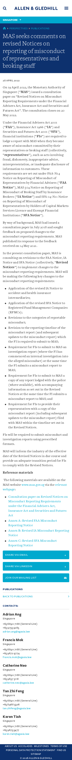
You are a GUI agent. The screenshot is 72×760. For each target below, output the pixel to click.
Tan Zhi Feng (13, 691)
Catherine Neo (15, 665)
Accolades (25, 746)
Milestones (41, 746)
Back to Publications (18, 596)
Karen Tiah (12, 717)
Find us (61, 750)
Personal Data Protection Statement (30, 750)
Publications (40, 28)
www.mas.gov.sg (33, 484)
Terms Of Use (58, 746)
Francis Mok (13, 640)
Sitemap (36, 754)
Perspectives (18, 28)
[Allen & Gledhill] (36, 8)
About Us (11, 746)
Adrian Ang (12, 614)
